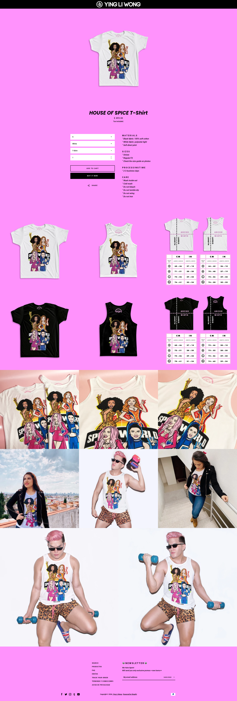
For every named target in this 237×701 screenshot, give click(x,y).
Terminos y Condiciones (102, 681)
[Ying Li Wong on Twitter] (66, 694)
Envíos (95, 674)
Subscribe (168, 677)
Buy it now (92, 176)
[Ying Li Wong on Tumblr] (74, 694)
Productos (97, 667)
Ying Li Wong (117, 694)
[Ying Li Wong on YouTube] (78, 694)
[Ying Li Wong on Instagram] (70, 694)
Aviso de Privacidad (101, 685)
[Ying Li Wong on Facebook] (61, 694)
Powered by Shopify (130, 694)
